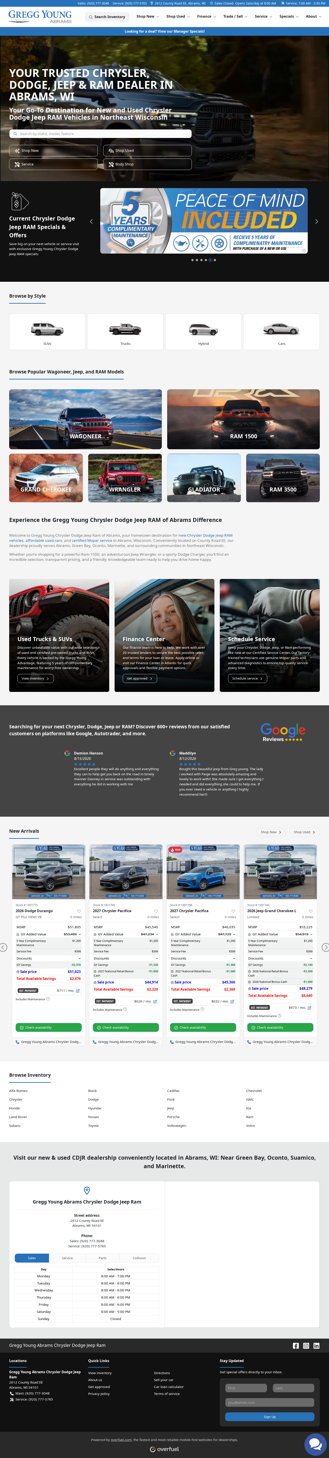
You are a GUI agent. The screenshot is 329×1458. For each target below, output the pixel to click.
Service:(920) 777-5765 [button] (34, 1399)
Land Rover (18, 1117)
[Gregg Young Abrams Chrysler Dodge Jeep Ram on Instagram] (304, 1345)
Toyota (93, 1125)
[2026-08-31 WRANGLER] (204, 221)
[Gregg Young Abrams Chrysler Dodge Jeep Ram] (40, 16)
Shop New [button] (145, 16)
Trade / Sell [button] (233, 16)
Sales (32, 1258)
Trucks (125, 343)
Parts (103, 1258)
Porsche (173, 1117)
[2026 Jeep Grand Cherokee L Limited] (280, 871)
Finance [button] (204, 16)
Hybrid (203, 343)
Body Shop (124, 164)
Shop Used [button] (176, 16)
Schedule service (245, 678)
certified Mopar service (92, 540)
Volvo (250, 1125)
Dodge (93, 1099)
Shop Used (124, 150)
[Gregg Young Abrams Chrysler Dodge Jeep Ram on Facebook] (294, 1345)
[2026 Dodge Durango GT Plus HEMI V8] (48, 871)
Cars (281, 343)
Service (27, 164)
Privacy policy (99, 1393)
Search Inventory (109, 16)
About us (95, 1379)
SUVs (47, 343)
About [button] (311, 16)
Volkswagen (176, 1125)
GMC (250, 1099)
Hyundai (94, 1108)
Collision (139, 1258)
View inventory (33, 678)
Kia (248, 1108)
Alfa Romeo (18, 1090)
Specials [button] (287, 16)
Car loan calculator (169, 1386)
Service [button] (261, 16)
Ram (249, 1117)
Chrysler (15, 1099)
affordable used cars (44, 540)
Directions (162, 1373)
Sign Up (270, 1417)
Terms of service (167, 1393)
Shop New (30, 150)
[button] (178, 3)
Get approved (137, 678)
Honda (14, 1108)
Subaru (14, 1125)
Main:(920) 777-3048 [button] (32, 1393)
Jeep (170, 1108)
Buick (92, 1090)
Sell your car (163, 1379)
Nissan (93, 1117)
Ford (170, 1099)
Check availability (38, 1027)
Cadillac (173, 1090)
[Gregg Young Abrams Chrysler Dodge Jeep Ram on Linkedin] (315, 1345)
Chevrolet (254, 1090)
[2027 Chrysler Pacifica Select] (125, 871)
